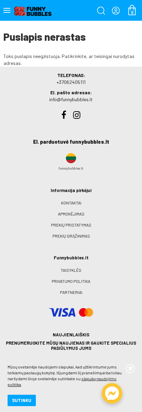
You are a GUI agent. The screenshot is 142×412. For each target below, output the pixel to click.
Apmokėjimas (71, 213)
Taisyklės (71, 270)
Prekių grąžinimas (71, 235)
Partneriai (71, 292)
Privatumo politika (71, 281)
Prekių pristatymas (71, 224)
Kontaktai (71, 202)
